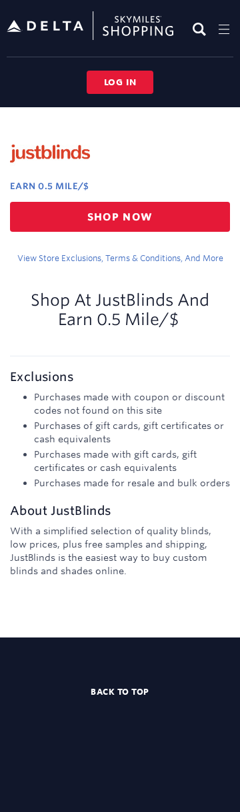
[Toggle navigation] (224, 29)
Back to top (120, 691)
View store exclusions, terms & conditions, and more (120, 257)
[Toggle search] (201, 29)
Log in (120, 82)
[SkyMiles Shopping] (90, 26)
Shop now (120, 216)
